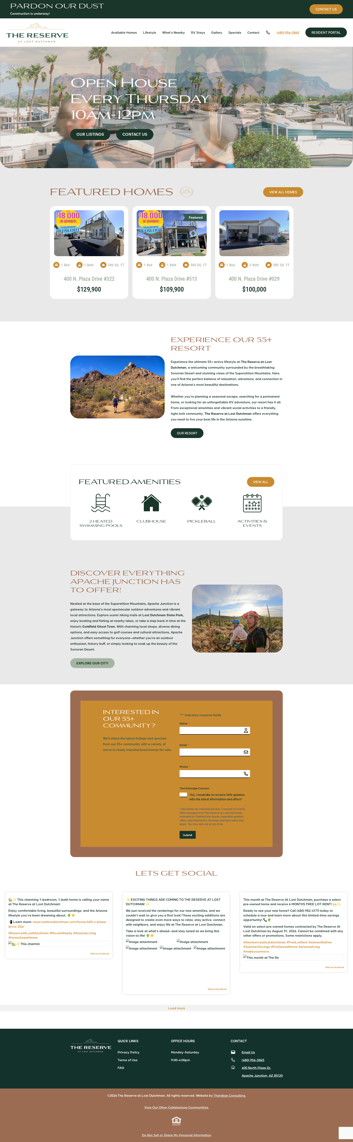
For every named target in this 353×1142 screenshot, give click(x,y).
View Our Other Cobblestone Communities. (176, 1107)
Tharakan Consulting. (229, 1095)
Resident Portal (326, 32)
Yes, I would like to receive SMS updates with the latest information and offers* (217, 797)
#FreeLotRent (297, 942)
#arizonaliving (309, 947)
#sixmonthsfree (320, 942)
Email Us (248, 1052)
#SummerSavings (256, 947)
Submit (187, 834)
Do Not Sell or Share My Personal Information (176, 1135)
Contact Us (134, 134)
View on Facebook (99, 953)
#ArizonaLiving (84, 933)
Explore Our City (92, 663)
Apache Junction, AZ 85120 (262, 1075)
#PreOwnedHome (284, 947)
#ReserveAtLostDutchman (28, 933)
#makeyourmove (256, 951)
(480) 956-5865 (288, 32)
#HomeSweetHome (23, 937)
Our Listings (90, 134)
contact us (326, 9)
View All (260, 482)
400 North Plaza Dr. (256, 1068)
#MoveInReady (60, 933)
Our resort (187, 433)
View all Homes (283, 192)
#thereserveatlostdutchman (264, 942)
